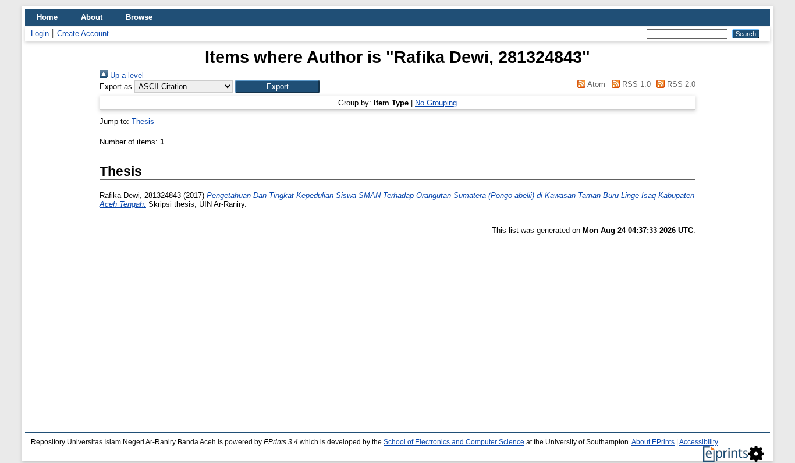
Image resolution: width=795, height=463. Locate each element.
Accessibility (698, 442)
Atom (595, 84)
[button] (277, 86)
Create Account (83, 33)
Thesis (143, 121)
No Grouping (436, 102)
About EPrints (653, 442)
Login (40, 33)
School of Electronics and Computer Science (454, 442)
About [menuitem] (91, 17)
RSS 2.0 (680, 84)
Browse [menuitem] (139, 17)
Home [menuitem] (47, 17)
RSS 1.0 (635, 84)
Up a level (126, 75)
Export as (116, 86)
